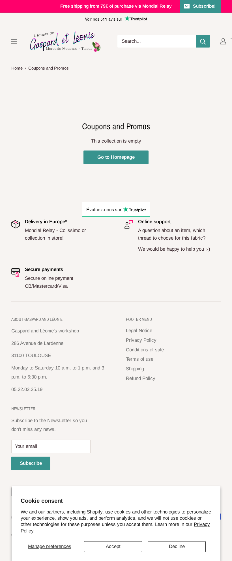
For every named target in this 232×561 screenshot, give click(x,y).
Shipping (135, 368)
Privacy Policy (141, 340)
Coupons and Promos (48, 68)
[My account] (223, 41)
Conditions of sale (145, 349)
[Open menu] (14, 41)
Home (17, 68)
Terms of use (139, 359)
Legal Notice (139, 330)
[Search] (203, 41)
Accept (113, 546)
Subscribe (31, 463)
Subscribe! (204, 6)
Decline (177, 546)
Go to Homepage (116, 157)
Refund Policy (140, 378)
